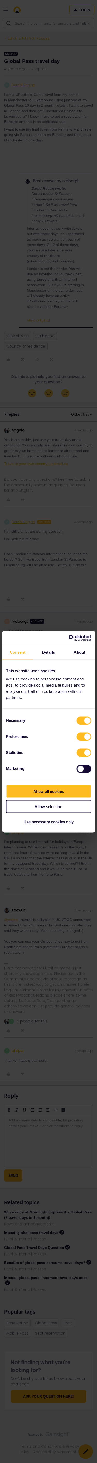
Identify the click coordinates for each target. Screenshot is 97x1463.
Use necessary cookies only (49, 821)
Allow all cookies (48, 791)
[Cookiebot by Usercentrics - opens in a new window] (69, 638)
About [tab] (79, 652)
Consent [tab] (17, 652)
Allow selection (48, 806)
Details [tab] (48, 652)
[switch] (83, 736)
